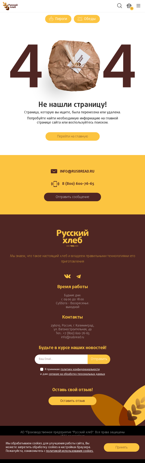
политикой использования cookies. (69, 451)
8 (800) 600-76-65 (78, 184)
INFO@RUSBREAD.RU (77, 171)
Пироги (61, 19)
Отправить (99, 359)
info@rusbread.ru (72, 337)
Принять (122, 447)
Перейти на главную (72, 136)
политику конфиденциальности (80, 370)
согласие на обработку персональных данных (77, 374)
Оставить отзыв (72, 401)
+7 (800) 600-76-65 (76, 333)
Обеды (90, 19)
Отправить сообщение (72, 197)
